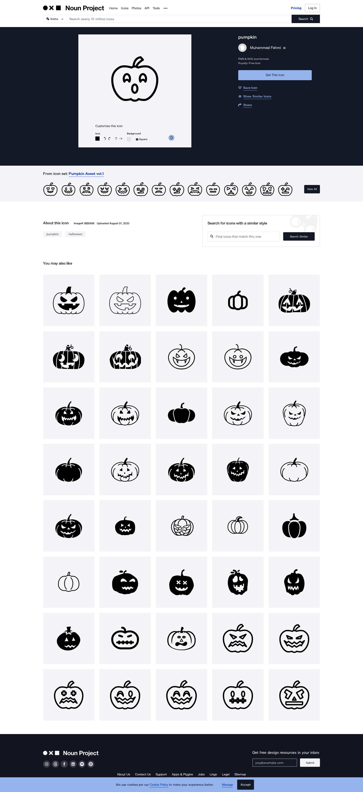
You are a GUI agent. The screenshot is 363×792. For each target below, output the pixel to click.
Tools (156, 8)
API (147, 8)
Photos (136, 8)
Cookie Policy (159, 785)
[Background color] (129, 139)
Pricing (296, 8)
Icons (124, 8)
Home (113, 8)
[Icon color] (97, 138)
